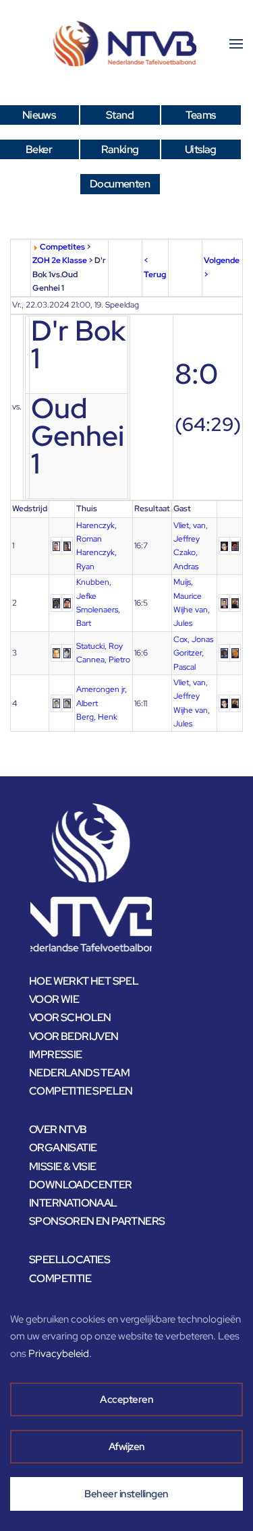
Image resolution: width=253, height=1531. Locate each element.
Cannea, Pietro (103, 659)
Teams (200, 115)
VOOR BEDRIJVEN (74, 1036)
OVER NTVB (58, 1129)
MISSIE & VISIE (62, 1166)
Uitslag (201, 149)
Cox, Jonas (193, 639)
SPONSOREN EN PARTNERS (97, 1221)
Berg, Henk (96, 717)
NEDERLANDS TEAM (79, 1073)
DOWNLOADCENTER (80, 1185)
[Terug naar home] (127, 44)
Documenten (120, 184)
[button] (236, 44)
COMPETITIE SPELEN (81, 1091)
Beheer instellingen (126, 1494)
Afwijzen (127, 1446)
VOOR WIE (54, 999)
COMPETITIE (60, 1278)
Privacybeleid (58, 1353)
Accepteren (126, 1399)
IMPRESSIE (55, 1054)
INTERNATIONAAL (73, 1203)
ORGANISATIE (62, 1147)
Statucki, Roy (99, 646)
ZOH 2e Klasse (59, 260)
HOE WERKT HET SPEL (83, 981)
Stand (120, 115)
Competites (62, 246)
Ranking (120, 149)
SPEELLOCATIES (69, 1259)
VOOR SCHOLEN (70, 1017)
